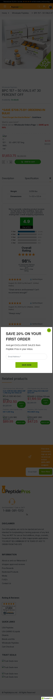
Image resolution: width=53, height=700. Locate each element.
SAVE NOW (26, 365)
